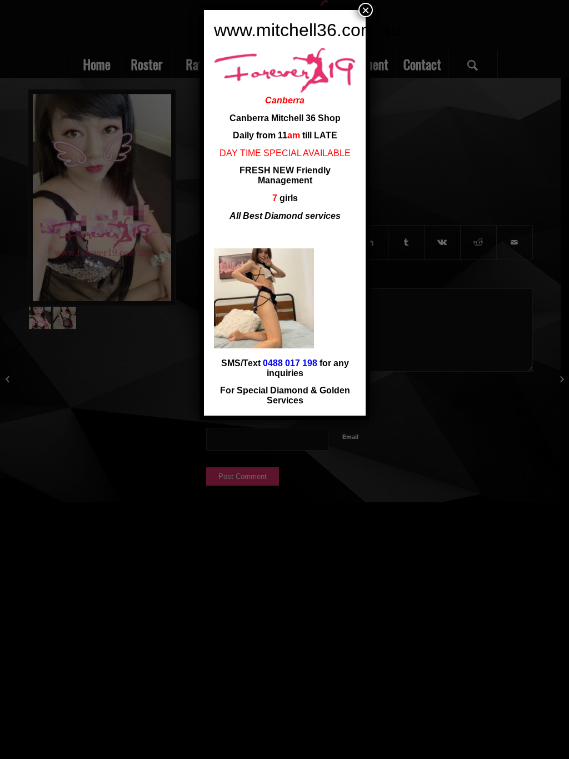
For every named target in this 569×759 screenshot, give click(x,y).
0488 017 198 (290, 363)
